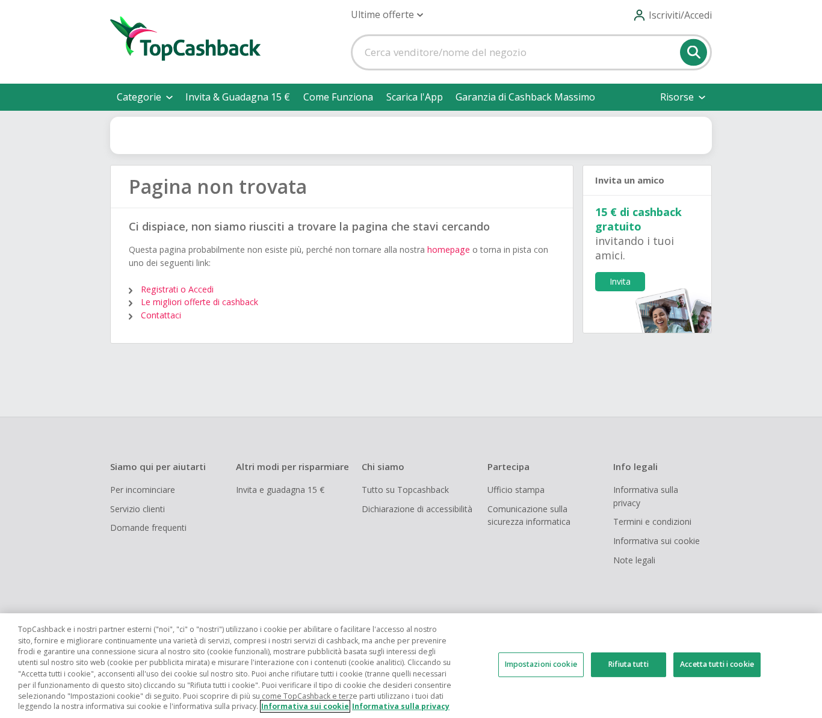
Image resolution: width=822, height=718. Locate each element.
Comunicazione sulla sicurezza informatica (528, 515)
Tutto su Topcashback (405, 489)
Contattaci (161, 315)
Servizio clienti (137, 509)
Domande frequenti (148, 527)
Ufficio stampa (516, 489)
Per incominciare (142, 489)
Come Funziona (338, 97)
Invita (620, 281)
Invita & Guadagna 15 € (237, 97)
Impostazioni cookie (541, 664)
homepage (448, 249)
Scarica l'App (414, 97)
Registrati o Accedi (177, 289)
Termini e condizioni (652, 521)
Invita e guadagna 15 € (280, 489)
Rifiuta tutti (628, 664)
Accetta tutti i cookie (717, 664)
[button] (387, 14)
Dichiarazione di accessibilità (417, 509)
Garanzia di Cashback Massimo (525, 97)
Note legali (634, 560)
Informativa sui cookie (656, 540)
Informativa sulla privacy (645, 496)
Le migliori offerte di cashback (199, 302)
